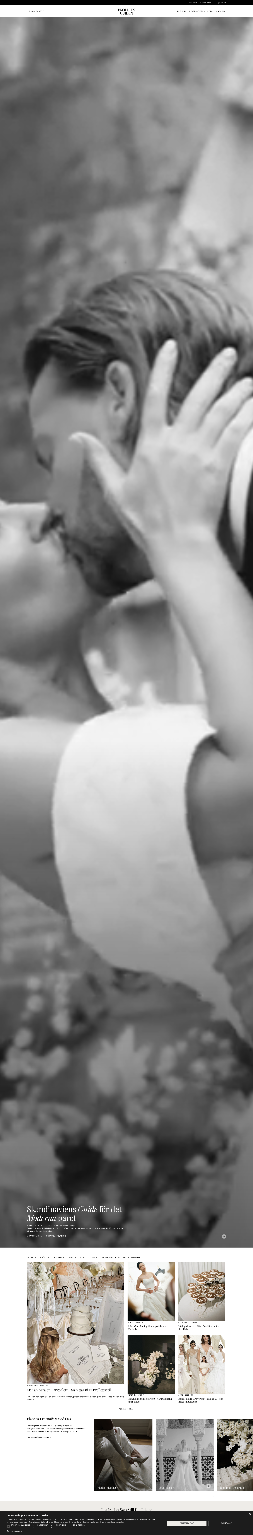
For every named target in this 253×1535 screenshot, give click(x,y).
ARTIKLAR (33, 1236)
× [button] (250, 1514)
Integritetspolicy (117, 1522)
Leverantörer (197, 11)
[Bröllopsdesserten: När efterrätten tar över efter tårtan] (201, 1297)
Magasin (220, 11)
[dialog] (126, 1523)
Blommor (59, 1257)
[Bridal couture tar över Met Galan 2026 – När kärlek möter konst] (201, 1369)
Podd (210, 11)
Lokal (83, 1257)
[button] (214, 1496)
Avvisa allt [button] (226, 1523)
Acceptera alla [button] (187, 1523)
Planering (107, 1257)
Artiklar (182, 11)
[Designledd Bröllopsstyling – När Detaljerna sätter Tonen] (151, 1369)
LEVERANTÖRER (56, 1236)
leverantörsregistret (39, 1437)
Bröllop (45, 1257)
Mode (95, 1257)
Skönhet (135, 1257)
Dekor (72, 1257)
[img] (126, 11)
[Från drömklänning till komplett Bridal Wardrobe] (151, 1297)
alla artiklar (126, 1409)
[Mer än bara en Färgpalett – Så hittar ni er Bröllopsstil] (75, 1333)
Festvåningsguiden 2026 (199, 3)
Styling (122, 1257)
